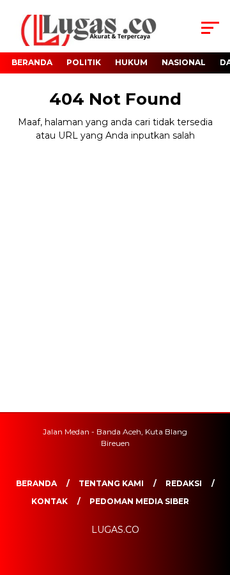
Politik (83, 62)
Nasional (184, 62)
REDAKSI (183, 483)
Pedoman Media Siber (139, 501)
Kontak (49, 501)
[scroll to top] (212, 500)
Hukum (131, 62)
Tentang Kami (111, 483)
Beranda (32, 62)
